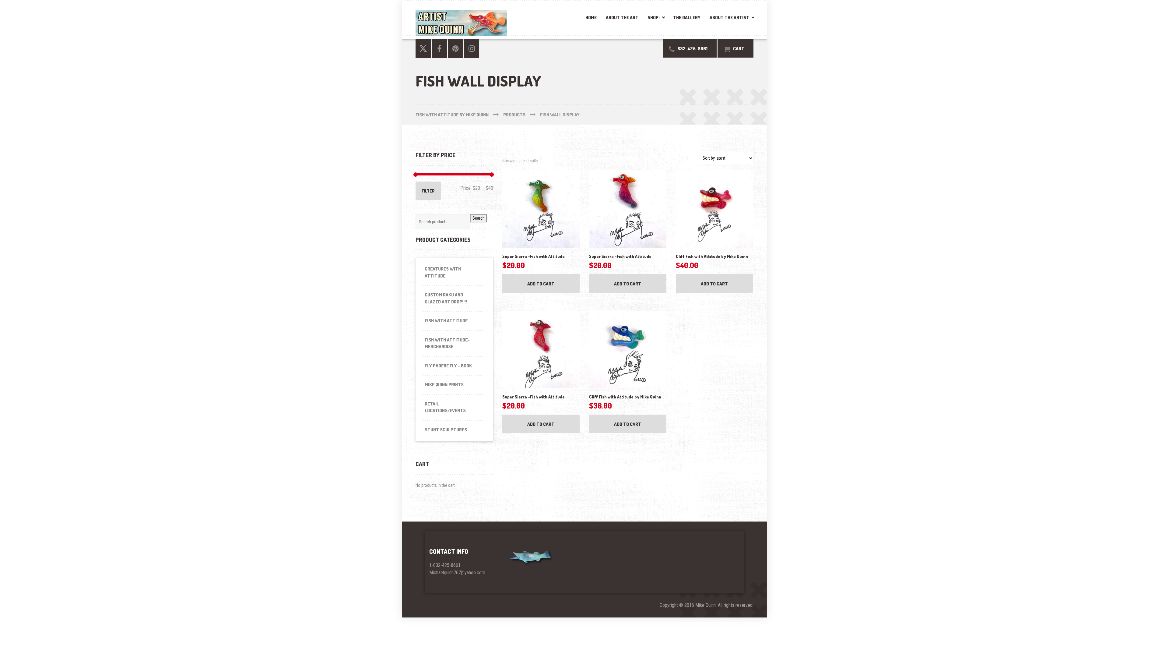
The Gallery (686, 17)
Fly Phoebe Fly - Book (448, 366)
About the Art (622, 17)
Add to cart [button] (540, 284)
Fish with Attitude (446, 321)
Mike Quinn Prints (444, 384)
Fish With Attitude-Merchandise (447, 343)
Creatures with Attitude (443, 272)
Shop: (654, 17)
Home (591, 17)
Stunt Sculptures (446, 430)
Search (478, 218)
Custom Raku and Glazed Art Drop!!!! (446, 298)
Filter (428, 190)
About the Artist (729, 17)
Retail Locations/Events (445, 407)
